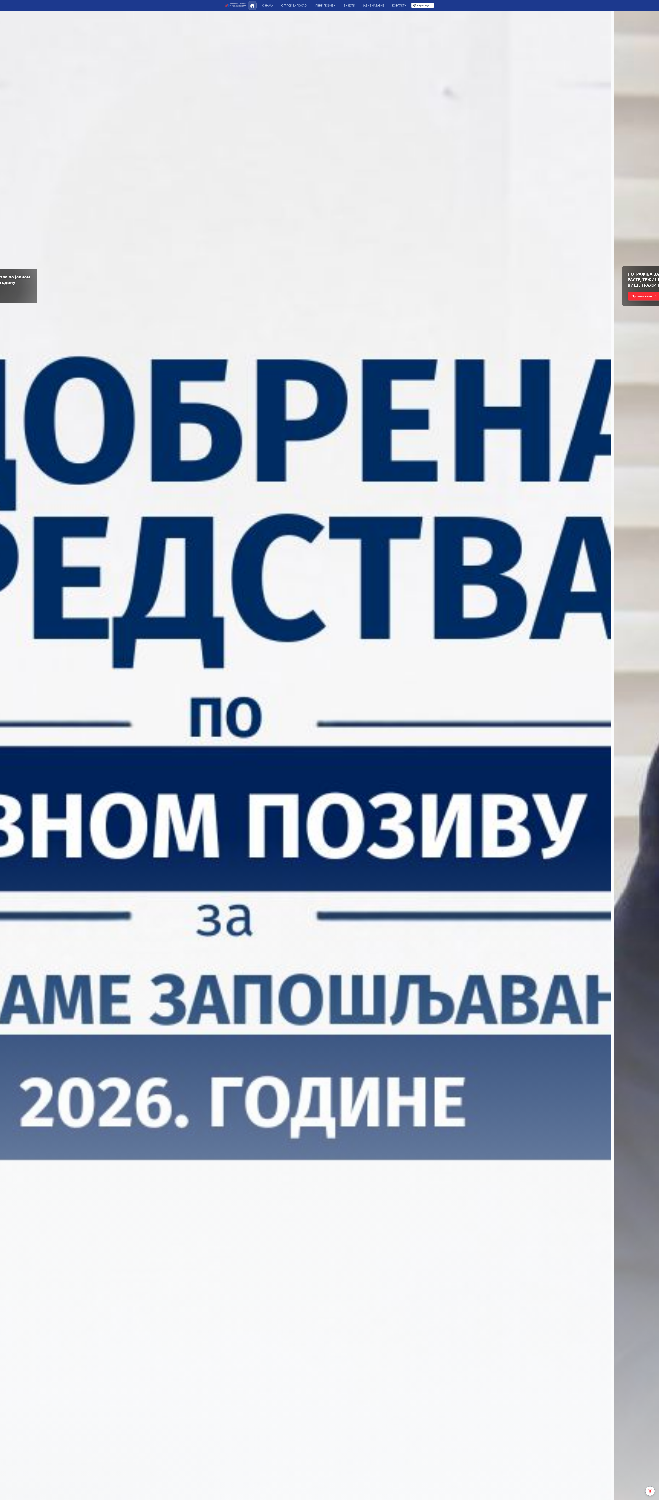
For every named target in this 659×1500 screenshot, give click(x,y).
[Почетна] (252, 5)
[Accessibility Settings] (650, 1491)
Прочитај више (28, 293)
